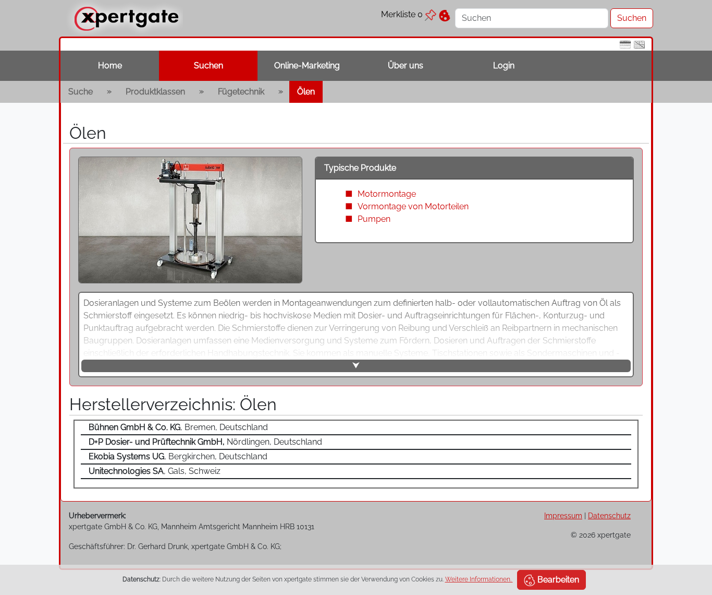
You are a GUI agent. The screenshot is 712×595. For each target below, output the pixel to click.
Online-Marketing (307, 65)
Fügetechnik (241, 92)
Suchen (208, 65)
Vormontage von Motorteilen (413, 206)
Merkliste (402, 14)
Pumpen (374, 219)
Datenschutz (609, 515)
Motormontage (387, 194)
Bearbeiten (557, 580)
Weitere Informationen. (479, 579)
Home (110, 65)
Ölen (306, 92)
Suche (80, 92)
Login (503, 65)
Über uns (405, 65)
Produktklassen (155, 92)
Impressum (563, 515)
